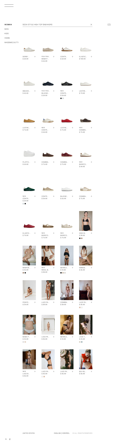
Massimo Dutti (11, 42)
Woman (8, 24)
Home (7, 38)
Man (6, 29)
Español (66, 433)
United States (28, 433)
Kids (6, 33)
